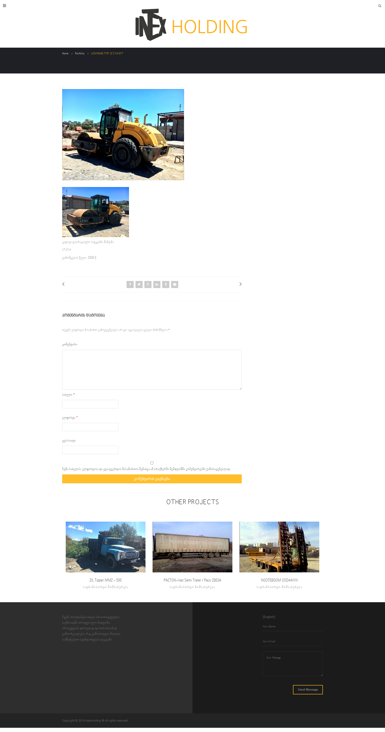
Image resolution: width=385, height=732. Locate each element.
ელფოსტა (70, 417)
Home (65, 53)
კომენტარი (69, 344)
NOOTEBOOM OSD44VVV (279, 580)
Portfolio (79, 53)
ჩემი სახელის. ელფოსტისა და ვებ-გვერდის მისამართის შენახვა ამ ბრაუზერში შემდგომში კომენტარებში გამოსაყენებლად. (146, 469)
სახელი (68, 394)
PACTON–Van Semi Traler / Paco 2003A (192, 580)
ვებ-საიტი (69, 440)
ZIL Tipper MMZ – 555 (106, 580)
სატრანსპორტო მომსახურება (105, 587)
